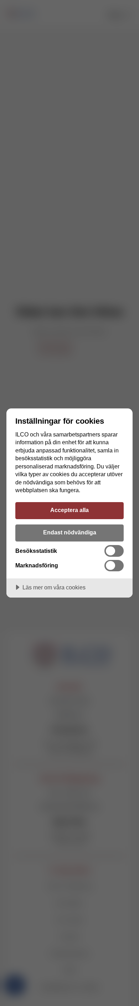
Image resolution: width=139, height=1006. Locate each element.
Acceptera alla (69, 510)
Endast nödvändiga (69, 532)
